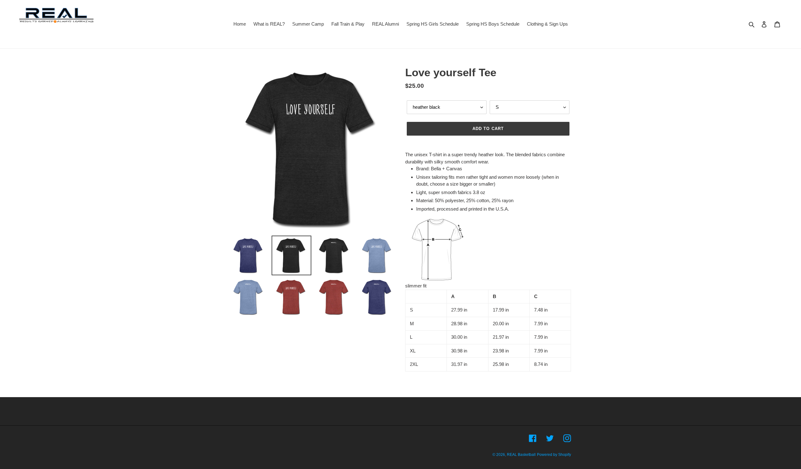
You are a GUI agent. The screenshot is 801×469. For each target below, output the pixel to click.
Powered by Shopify (554, 454)
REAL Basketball (521, 454)
